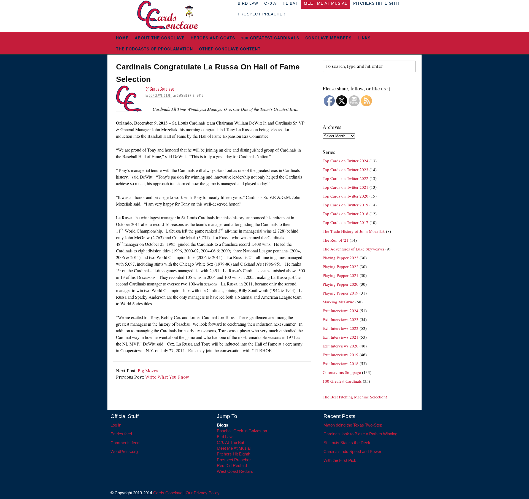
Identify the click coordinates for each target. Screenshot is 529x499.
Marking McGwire (338, 301)
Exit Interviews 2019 (340, 354)
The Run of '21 (336, 240)
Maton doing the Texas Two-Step (352, 425)
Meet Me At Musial (233, 448)
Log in (115, 425)
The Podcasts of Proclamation (154, 49)
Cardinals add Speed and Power (352, 451)
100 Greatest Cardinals (270, 38)
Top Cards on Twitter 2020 (345, 196)
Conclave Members (328, 38)
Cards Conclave (167, 492)
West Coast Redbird (235, 471)
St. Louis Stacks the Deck (346, 442)
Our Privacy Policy (203, 492)
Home (122, 38)
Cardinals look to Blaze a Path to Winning (360, 433)
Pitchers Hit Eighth (233, 454)
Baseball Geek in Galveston (242, 430)
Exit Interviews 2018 (340, 363)
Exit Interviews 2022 (340, 328)
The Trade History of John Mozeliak (354, 231)
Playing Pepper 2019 (340, 293)
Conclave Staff (160, 95)
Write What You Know (167, 377)
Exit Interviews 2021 (340, 337)
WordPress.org (124, 451)
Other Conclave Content (230, 49)
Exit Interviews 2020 (340, 346)
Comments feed (124, 442)
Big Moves (148, 370)
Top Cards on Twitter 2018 (345, 213)
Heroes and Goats (213, 38)
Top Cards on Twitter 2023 (345, 169)
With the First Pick (339, 460)
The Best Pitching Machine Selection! (355, 397)
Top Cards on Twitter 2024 (345, 160)
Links (364, 38)
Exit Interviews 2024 (340, 310)
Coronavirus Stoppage (342, 372)
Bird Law (225, 436)
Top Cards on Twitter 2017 (345, 222)
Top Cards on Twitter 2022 (345, 178)
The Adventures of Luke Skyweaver (353, 249)
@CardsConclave (159, 88)
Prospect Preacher (261, 14)
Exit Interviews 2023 (340, 319)
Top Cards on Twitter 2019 (345, 204)
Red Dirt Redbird (232, 465)
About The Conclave (160, 38)
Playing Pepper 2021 (340, 275)
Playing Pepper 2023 (340, 257)
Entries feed (121, 433)
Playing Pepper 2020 (340, 284)
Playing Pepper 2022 (340, 266)
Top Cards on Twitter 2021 (345, 187)
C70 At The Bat (230, 442)
